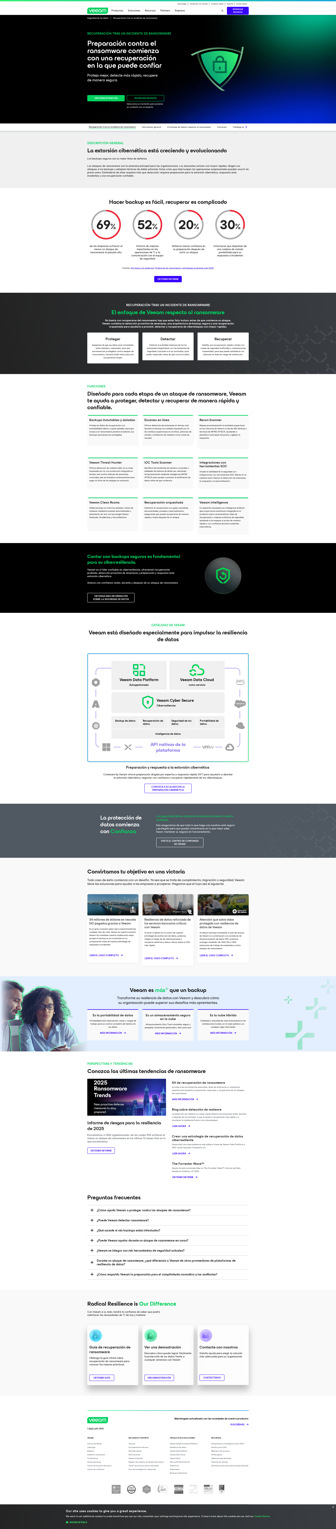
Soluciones (134, 10)
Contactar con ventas (199, 4)
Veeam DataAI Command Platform (184, 1443)
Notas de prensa (94, 1462)
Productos (117, 10)
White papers (216, 1454)
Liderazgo (91, 1447)
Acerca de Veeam (94, 1443)
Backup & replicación (178, 1473)
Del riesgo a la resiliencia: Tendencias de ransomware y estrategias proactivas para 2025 (172, 268)
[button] (168, 1522)
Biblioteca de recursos (220, 1451)
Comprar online (217, 4)
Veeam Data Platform (178, 1451)
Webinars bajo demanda (221, 1458)
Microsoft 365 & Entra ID (180, 1462)
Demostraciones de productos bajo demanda (229, 1465)
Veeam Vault (175, 1458)
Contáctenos (92, 1458)
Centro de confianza (95, 1469)
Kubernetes (175, 1469)
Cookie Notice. (262, 1516)
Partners (165, 10)
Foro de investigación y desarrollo (142, 1469)
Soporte (230, 4)
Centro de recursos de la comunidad (144, 1465)
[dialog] (168, 1516)
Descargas (182, 4)
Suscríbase (237, 1424)
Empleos (90, 1451)
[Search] (222, 10)
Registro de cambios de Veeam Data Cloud (146, 1462)
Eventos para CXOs (219, 1447)
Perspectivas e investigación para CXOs (227, 1443)
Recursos (150, 10)
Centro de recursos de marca (99, 1465)
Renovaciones (134, 1454)
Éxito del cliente (135, 1451)
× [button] (333, 1507)
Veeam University (136, 1458)
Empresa (180, 10)
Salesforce (174, 1465)
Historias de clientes (219, 1462)
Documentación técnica (138, 1447)
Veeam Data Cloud (177, 1454)
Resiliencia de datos (178, 1447)
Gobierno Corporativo (96, 1454)
